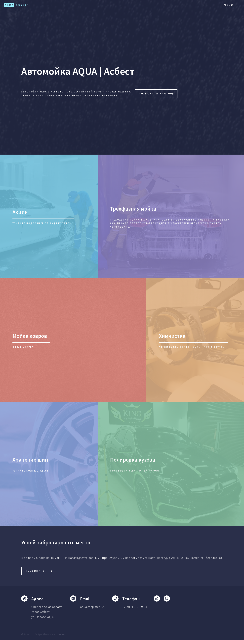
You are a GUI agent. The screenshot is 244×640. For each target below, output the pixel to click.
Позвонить (35, 570)
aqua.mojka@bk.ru (93, 607)
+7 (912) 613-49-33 (134, 607)
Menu (229, 4)
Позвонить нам (152, 93)
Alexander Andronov (54, 634)
